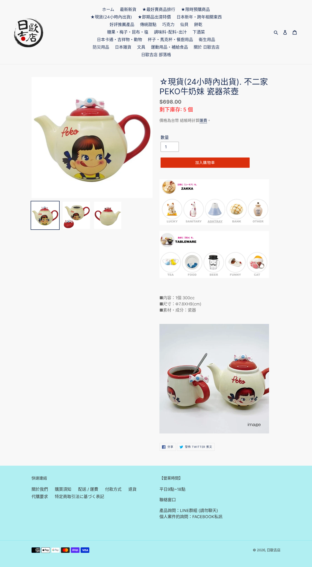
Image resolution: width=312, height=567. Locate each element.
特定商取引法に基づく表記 (79, 496)
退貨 (132, 489)
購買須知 (63, 489)
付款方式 (113, 489)
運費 (203, 120)
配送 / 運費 (88, 489)
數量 (165, 137)
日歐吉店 (273, 550)
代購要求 (40, 496)
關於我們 (40, 489)
